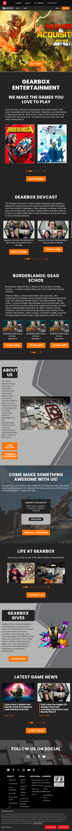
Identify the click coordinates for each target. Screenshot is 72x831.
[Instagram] (28, 756)
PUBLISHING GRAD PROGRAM (47, 788)
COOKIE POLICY (23, 794)
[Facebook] (39, 756)
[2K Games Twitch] (34, 770)
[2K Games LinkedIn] (8, 770)
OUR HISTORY (10, 446)
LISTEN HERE (12, 345)
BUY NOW (36, 63)
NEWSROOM (13, 803)
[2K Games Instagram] (23, 770)
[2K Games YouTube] (29, 770)
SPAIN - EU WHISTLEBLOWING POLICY (38, 791)
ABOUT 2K (12, 780)
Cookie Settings (6, 827)
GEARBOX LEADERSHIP (10, 455)
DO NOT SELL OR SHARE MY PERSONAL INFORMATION (25, 802)
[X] (33, 756)
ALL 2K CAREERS (47, 781)
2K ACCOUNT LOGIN (13, 798)
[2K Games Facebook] (13, 770)
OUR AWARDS (36, 178)
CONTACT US (36, 595)
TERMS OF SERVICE (23, 787)
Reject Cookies (63, 827)
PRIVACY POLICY (23, 781)
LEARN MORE (18, 658)
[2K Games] (8, 3)
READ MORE (9, 716)
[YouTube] (43, 756)
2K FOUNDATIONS (14, 808)
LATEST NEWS (36, 730)
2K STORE (12, 793)
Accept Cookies (50, 827)
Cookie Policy (38, 823)
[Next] (45, 171)
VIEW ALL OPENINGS (36, 532)
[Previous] (27, 171)
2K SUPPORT (13, 784)
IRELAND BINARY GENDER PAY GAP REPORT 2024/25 (38, 782)
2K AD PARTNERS (12, 788)
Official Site (20, 165)
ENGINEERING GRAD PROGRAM (47, 797)
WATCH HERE (19, 251)
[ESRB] (59, 781)
